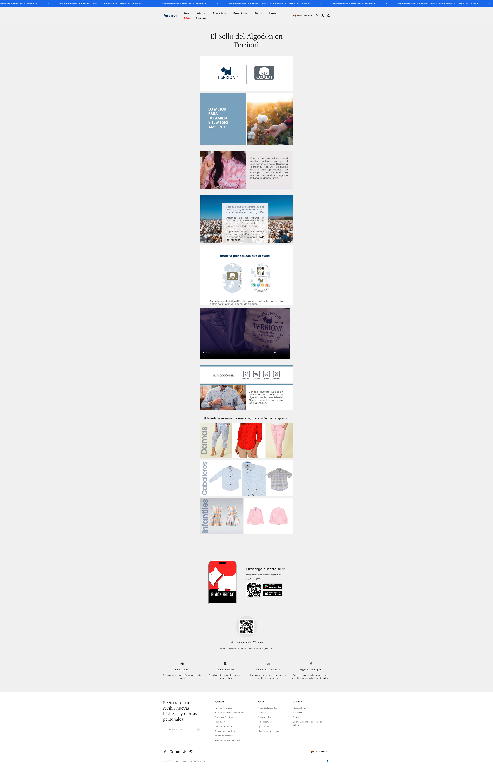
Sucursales (201, 18)
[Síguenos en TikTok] (184, 752)
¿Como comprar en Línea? (269, 731)
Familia (272, 13)
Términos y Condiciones (225, 717)
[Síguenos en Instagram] (171, 752)
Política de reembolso (224, 735)
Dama (186, 13)
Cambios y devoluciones (225, 731)
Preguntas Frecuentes (267, 708)
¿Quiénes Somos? (300, 708)
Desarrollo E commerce (196, 761)
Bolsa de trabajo (265, 717)
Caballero (201, 13)
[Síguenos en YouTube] (178, 752)
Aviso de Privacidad (223, 708)
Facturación (220, 722)
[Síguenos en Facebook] (165, 752)
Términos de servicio (224, 726)
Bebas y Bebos (240, 13)
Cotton (296, 717)
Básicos (258, 13)
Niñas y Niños (219, 13)
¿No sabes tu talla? (266, 722)
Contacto (262, 712)
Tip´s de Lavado (265, 726)
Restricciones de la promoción (228, 740)
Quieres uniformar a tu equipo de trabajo (307, 723)
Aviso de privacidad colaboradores (230, 712)
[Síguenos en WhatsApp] (191, 752)
